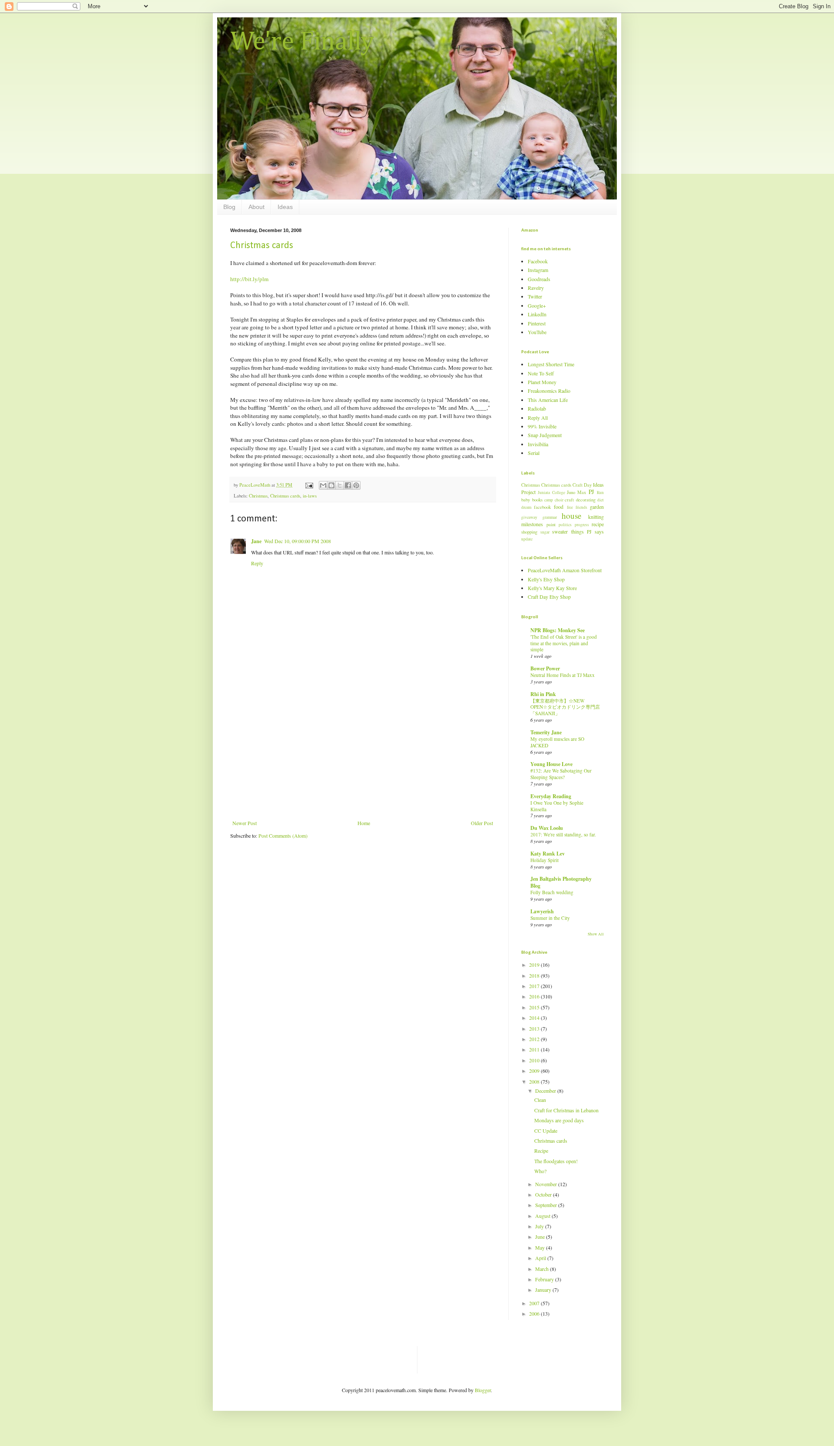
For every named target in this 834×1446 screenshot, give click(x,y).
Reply (257, 563)
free (570, 507)
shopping (529, 532)
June (540, 1236)
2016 (535, 996)
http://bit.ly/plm (249, 279)
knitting (596, 516)
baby (525, 500)
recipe (598, 524)
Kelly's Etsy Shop (546, 579)
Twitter (535, 296)
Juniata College (551, 492)
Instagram (538, 269)
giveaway (529, 517)
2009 (535, 1070)
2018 (535, 975)
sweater (560, 531)
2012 (535, 1038)
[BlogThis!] (331, 485)
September (546, 1204)
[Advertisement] (363, 754)
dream (526, 507)
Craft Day (582, 485)
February (545, 1279)
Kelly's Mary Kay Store (552, 587)
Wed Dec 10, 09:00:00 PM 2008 (297, 540)
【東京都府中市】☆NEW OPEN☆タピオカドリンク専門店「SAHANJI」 (565, 707)
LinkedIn (537, 314)
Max (581, 492)
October (544, 1194)
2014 (535, 1017)
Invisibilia (538, 444)
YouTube (537, 331)
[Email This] (323, 485)
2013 (535, 1028)
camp (548, 500)
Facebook (538, 261)
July (540, 1226)
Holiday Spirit (544, 860)
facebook (542, 507)
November (546, 1184)
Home (363, 822)
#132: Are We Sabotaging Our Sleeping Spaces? (561, 773)
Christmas (258, 496)
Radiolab (537, 408)
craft (569, 500)
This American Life (548, 399)
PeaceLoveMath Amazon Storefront (565, 570)
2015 (535, 1007)
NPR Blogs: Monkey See (557, 630)
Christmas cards (261, 246)
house (572, 515)
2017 (535, 985)
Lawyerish (542, 911)
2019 (535, 964)
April (541, 1257)
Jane (256, 541)
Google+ (537, 305)
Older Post (482, 822)
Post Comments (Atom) (283, 835)
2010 (535, 1060)
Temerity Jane (546, 732)
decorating (586, 500)
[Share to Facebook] (348, 485)
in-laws (310, 496)
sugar (544, 532)
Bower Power (545, 668)
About (256, 206)
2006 (535, 1313)
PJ (591, 492)
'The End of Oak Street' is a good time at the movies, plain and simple (563, 643)
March (542, 1268)
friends (581, 507)
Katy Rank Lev (547, 853)
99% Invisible (542, 426)
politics (565, 524)
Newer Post (244, 822)
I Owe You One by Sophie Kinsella (556, 806)
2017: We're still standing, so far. (563, 834)
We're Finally (302, 42)
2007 (535, 1303)
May (540, 1247)
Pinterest (537, 323)
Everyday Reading (550, 796)
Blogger (483, 1389)
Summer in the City (550, 918)
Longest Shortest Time (551, 364)
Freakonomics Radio (549, 390)
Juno (571, 492)
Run (600, 492)
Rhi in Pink (543, 694)
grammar (550, 517)
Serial (533, 452)
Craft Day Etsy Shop (549, 596)
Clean (540, 1099)
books (537, 500)
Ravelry (536, 287)
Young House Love (551, 764)
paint (551, 524)
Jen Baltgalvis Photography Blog (561, 882)
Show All (596, 934)
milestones (532, 524)
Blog (229, 206)
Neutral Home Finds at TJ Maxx (562, 675)
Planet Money (542, 381)
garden (597, 506)
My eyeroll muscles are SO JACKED (557, 742)
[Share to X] (339, 485)
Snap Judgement (545, 434)
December (546, 1090)
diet (600, 500)
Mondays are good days (559, 1120)
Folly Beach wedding (551, 892)
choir (559, 500)
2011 (535, 1049)
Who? (540, 1170)
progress (582, 524)
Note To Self (541, 373)
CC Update (545, 1130)
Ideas (285, 206)
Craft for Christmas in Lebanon (566, 1110)
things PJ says (587, 531)
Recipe (541, 1150)
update (527, 539)
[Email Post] (308, 485)
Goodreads (539, 278)
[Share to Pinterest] (356, 485)
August (543, 1215)
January (544, 1289)
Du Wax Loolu (546, 828)
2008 (535, 1081)
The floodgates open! (556, 1160)
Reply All (538, 417)
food (558, 506)
